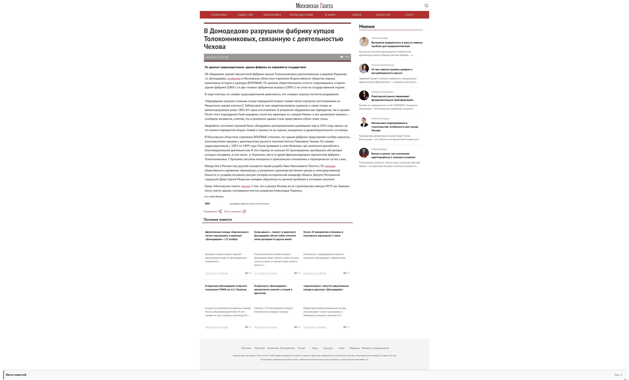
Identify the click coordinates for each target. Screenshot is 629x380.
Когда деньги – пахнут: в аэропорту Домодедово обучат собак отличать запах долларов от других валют (275, 235)
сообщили (234, 78)
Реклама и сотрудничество (375, 348)
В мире (330, 14)
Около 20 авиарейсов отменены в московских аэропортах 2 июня (323, 233)
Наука (357, 14)
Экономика (272, 14)
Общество (245, 14)
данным (330, 166)
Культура (383, 14)
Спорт (409, 14)
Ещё (617, 374)
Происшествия (301, 14)
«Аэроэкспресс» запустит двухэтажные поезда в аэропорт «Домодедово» (326, 287)
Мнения (367, 26)
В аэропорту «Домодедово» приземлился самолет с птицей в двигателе (273, 289)
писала (245, 186)
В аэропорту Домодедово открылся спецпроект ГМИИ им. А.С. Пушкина (226, 287)
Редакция (355, 348)
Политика (219, 14)
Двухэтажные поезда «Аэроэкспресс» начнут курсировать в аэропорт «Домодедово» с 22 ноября (227, 235)
